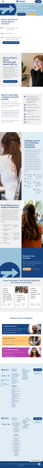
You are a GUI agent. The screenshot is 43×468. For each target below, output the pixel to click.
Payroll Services (14, 377)
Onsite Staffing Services (16, 374)
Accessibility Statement (35, 463)
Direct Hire (30, 178)
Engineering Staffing (15, 400)
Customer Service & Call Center (6, 239)
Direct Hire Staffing (15, 375)
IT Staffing (13, 404)
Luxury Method (3, 383)
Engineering (6, 243)
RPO (12, 378)
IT (13, 229)
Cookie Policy (26, 463)
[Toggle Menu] (2, 1)
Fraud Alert (21, 465)
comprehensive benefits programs (10, 112)
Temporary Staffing (15, 373)
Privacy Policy (20, 463)
